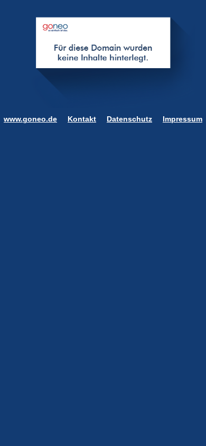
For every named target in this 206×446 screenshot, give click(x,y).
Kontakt (82, 119)
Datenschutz (129, 119)
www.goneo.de (30, 119)
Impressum (182, 119)
